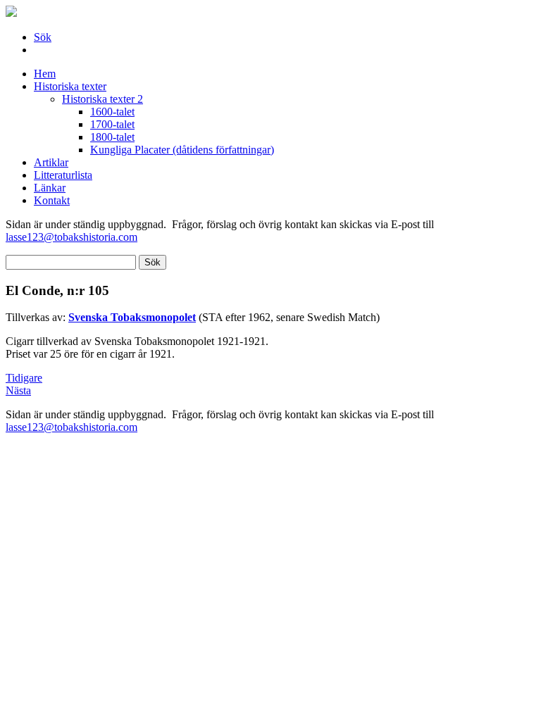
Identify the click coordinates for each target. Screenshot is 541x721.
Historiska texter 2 (102, 99)
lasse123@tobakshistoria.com (71, 237)
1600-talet (112, 112)
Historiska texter (70, 86)
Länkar (50, 188)
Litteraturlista (63, 175)
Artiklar (51, 162)
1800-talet (112, 137)
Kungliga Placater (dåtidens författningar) (182, 150)
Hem (45, 74)
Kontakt (52, 200)
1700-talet (112, 124)
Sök (42, 37)
